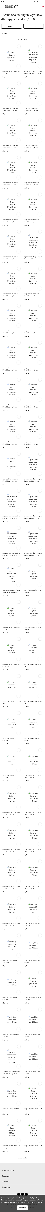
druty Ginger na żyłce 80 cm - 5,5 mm (33, 591)
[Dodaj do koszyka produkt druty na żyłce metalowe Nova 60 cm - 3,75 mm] (40, 325)
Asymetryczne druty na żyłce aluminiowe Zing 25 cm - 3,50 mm (12, 554)
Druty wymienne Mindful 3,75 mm (32, 739)
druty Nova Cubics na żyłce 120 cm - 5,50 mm (32, 813)
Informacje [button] (6, 1176)
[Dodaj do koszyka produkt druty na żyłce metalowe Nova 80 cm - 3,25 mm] (40, 362)
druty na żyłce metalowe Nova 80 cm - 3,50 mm (31, 406)
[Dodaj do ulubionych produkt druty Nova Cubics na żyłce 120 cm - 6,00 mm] (18, 787)
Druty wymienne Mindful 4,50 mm (10, 739)
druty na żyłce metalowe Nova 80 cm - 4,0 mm (10, 184)
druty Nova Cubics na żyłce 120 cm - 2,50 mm (11, 924)
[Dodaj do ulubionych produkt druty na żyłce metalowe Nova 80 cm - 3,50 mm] (40, 379)
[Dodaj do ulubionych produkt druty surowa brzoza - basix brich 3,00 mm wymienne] (18, 564)
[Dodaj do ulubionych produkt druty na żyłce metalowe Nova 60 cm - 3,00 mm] (18, 342)
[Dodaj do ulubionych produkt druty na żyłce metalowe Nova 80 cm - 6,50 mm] (18, 453)
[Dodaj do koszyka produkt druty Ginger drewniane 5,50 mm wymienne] (40, 1140)
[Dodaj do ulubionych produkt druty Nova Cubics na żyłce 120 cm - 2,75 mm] (40, 861)
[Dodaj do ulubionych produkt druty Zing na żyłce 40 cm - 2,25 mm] (18, 1083)
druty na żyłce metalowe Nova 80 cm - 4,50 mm (10, 406)
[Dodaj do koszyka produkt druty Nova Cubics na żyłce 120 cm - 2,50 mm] (18, 918)
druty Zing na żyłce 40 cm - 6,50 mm (32, 1073)
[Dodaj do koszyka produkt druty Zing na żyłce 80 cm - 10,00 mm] (18, 955)
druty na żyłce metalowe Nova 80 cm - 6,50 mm (10, 480)
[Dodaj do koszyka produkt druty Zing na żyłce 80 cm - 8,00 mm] (18, 1029)
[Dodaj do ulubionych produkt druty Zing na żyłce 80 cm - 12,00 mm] (40, 898)
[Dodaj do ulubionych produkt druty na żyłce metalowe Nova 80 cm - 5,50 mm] (40, 194)
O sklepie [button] (5, 1182)
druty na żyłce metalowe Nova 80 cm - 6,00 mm (31, 443)
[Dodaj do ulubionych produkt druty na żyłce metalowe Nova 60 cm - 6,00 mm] (40, 268)
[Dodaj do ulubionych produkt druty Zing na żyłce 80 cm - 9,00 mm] (40, 935)
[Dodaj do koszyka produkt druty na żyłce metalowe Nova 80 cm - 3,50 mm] (40, 399)
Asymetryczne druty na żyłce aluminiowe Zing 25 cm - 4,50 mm (12, 517)
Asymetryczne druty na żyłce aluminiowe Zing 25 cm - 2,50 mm (33, 258)
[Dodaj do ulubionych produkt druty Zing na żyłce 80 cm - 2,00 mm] (40, 1009)
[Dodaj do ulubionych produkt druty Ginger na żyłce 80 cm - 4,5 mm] (18, 46)
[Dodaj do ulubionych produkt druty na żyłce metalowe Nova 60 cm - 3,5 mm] (18, 120)
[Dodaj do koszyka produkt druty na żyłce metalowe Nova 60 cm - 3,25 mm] (40, 103)
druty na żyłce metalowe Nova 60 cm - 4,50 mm (10, 109)
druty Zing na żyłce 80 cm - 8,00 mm (11, 1036)
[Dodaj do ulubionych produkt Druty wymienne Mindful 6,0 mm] (18, 676)
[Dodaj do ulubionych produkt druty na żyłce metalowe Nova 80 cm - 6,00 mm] (40, 416)
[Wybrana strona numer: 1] (22, 39)
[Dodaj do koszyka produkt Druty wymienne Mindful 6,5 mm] (40, 659)
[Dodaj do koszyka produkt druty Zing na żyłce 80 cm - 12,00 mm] (40, 918)
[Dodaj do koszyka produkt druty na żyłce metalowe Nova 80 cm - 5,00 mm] (18, 436)
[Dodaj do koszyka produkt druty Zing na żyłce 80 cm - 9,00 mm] (40, 955)
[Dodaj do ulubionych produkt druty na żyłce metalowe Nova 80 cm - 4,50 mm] (18, 379)
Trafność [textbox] (4, 33)
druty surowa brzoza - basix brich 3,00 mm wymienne (11, 591)
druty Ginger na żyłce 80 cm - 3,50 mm (11, 665)
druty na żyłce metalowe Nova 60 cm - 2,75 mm (10, 258)
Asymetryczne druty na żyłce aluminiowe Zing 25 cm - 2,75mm (12, 1073)
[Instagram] (22, 1194)
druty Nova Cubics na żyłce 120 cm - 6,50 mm (32, 776)
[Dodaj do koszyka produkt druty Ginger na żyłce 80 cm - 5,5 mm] (40, 585)
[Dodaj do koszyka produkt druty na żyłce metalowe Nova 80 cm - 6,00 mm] (40, 436)
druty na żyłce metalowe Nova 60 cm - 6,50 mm (10, 295)
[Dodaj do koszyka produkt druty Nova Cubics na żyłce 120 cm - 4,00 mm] (40, 844)
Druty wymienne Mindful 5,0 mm (33, 702)
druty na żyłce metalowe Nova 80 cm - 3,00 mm (10, 221)
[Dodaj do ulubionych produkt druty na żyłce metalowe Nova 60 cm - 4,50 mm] (18, 83)
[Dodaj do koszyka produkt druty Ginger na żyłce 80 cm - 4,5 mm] (18, 66)
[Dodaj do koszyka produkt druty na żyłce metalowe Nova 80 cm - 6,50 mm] (18, 473)
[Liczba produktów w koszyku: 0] (41, 7)
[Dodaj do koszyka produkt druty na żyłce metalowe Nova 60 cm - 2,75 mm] (18, 251)
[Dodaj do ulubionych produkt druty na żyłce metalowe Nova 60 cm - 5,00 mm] (18, 305)
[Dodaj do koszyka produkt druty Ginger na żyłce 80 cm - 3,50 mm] (18, 659)
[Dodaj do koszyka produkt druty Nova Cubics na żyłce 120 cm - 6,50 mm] (40, 770)
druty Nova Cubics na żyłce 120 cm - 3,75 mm (11, 887)
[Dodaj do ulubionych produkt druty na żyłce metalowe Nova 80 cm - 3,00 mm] (18, 194)
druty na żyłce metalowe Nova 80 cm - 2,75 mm (31, 184)
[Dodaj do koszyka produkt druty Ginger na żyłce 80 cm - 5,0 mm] (18, 622)
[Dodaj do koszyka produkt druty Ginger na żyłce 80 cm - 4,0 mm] (40, 622)
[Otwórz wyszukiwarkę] (32, 7)
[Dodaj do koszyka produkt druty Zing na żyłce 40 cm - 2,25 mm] (18, 1103)
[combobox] (22, 33)
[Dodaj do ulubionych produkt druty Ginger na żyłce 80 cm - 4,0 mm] (40, 602)
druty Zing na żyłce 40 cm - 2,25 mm (11, 1110)
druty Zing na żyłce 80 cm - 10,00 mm (11, 961)
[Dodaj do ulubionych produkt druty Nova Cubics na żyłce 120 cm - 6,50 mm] (40, 750)
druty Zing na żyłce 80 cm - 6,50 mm (11, 998)
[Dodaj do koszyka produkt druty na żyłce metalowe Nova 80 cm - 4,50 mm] (18, 399)
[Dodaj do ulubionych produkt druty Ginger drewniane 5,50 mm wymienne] (40, 1120)
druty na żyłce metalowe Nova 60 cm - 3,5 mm (10, 146)
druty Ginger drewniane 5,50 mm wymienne (33, 1147)
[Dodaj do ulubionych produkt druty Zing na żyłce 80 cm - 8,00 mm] (18, 1009)
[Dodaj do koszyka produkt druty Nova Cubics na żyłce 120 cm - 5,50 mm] (40, 807)
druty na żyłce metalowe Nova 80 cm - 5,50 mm (31, 221)
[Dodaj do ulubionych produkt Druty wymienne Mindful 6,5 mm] (40, 639)
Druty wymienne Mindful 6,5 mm (33, 665)
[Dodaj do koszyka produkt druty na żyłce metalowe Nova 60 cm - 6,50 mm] (18, 288)
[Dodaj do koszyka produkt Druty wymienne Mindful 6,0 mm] (18, 696)
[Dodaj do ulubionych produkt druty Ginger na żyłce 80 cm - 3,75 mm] (40, 972)
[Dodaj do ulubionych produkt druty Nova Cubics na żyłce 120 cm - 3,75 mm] (18, 861)
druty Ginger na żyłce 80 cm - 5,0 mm (11, 628)
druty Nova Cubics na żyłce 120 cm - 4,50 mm (11, 850)
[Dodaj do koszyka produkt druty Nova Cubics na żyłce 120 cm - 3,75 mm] (18, 881)
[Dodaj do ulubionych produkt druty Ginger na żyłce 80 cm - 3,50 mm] (18, 639)
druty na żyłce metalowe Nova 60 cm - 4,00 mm (31, 146)
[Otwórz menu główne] (2, 7)
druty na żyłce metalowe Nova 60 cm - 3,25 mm (31, 109)
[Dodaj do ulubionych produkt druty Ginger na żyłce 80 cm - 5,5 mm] (40, 564)
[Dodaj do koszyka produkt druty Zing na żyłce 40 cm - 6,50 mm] (40, 1066)
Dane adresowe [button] (8, 1170)
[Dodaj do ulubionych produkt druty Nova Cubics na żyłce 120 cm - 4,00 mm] (40, 824)
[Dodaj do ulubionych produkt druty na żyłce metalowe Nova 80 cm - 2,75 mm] (40, 157)
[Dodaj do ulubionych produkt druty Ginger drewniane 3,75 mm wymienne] (18, 1120)
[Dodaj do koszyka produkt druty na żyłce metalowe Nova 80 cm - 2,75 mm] (40, 177)
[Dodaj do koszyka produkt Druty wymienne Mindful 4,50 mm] (18, 733)
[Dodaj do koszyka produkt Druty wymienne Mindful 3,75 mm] (40, 733)
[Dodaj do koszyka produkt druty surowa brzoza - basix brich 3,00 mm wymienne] (18, 585)
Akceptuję (22, 1207)
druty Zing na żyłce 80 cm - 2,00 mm (32, 1036)
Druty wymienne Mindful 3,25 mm (10, 776)
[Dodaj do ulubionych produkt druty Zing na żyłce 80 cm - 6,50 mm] (18, 972)
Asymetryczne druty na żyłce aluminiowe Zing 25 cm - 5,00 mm (33, 480)
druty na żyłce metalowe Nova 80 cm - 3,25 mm (31, 369)
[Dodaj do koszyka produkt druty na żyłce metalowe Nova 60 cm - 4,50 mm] (18, 103)
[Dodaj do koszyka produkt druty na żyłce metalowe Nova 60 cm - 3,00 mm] (18, 362)
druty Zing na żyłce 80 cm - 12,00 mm (32, 924)
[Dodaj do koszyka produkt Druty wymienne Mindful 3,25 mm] (18, 770)
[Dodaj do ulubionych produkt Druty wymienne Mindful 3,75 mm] (40, 713)
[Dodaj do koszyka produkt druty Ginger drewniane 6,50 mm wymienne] (40, 1103)
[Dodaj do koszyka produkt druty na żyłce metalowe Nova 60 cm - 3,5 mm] (18, 140)
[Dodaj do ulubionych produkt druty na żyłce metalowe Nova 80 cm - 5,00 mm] (18, 416)
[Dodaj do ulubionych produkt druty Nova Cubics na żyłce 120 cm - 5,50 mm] (40, 787)
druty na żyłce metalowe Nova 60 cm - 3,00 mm (10, 369)
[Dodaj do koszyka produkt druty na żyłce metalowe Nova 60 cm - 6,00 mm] (40, 288)
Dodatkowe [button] (6, 1187)
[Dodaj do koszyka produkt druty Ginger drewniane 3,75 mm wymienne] (18, 1140)
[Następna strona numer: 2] (33, 39)
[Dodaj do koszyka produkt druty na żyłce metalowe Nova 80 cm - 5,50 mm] (40, 214)
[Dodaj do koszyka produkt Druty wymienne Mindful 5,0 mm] (40, 696)
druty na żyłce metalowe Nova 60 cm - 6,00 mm (31, 295)
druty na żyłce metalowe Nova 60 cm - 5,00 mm (10, 332)
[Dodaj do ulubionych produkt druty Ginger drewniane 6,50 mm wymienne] (40, 1083)
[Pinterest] (26, 1194)
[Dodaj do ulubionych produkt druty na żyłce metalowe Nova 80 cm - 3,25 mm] (40, 342)
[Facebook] (18, 1194)
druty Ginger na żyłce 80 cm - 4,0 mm (33, 628)
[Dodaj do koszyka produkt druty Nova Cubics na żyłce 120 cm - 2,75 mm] (40, 881)
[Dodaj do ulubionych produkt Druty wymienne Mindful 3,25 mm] (18, 750)
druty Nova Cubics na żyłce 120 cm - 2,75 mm (32, 887)
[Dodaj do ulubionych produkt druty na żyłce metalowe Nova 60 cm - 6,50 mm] (18, 268)
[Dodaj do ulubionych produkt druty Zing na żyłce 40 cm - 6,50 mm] (40, 1046)
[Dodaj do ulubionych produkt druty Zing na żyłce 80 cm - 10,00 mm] (18, 935)
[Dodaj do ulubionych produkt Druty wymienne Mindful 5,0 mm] (40, 676)
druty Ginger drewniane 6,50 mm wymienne (33, 1110)
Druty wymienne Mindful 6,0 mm (12, 702)
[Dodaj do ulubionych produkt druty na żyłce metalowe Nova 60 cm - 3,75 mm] (40, 305)
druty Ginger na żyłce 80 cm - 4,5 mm (11, 72)
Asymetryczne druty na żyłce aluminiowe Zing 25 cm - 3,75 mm (33, 517)
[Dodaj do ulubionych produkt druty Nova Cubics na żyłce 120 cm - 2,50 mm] (18, 898)
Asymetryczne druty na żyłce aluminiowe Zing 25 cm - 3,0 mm (33, 73)
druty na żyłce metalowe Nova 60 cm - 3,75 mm (31, 332)
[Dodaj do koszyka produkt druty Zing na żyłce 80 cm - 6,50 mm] (18, 992)
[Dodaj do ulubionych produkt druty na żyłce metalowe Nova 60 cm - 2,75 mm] (18, 231)
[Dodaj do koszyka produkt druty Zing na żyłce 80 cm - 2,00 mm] (40, 1029)
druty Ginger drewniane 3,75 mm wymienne (12, 1147)
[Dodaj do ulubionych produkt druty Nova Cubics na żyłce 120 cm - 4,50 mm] (18, 824)
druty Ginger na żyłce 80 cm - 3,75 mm (33, 998)
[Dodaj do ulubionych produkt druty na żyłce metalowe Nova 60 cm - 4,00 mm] (40, 120)
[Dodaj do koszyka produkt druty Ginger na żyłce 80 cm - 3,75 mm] (40, 992)
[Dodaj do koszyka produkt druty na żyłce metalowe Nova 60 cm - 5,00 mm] (18, 325)
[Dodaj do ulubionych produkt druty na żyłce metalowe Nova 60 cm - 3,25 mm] (40, 83)
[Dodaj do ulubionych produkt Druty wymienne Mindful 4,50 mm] (18, 713)
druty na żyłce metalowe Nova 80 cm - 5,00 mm (10, 443)
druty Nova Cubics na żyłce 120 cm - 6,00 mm (11, 813)
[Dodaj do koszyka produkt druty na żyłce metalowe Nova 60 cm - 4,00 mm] (40, 140)
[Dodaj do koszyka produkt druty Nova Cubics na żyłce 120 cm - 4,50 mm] (18, 844)
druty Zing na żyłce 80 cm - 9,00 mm (32, 961)
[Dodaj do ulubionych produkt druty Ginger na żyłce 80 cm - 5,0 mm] (18, 602)
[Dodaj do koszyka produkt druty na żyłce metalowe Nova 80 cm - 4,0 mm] (18, 177)
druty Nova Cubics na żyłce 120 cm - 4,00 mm (32, 850)
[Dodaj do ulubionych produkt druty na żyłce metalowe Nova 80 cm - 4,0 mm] (18, 157)
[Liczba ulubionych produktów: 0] (37, 7)
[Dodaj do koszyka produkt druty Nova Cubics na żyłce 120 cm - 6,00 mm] (18, 807)
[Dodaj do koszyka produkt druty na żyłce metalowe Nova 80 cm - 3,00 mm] (18, 214)
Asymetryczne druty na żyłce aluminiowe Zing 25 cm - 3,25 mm (33, 554)
